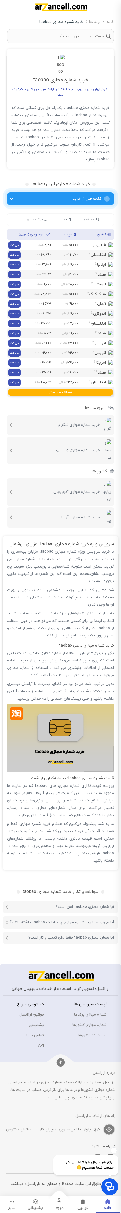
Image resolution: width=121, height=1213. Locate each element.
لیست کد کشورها (92, 1035)
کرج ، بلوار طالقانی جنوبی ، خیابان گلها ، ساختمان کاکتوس (53, 1129)
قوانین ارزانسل (31, 1014)
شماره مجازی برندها (90, 1014)
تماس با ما (35, 1035)
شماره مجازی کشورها (89, 1025)
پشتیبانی (36, 1025)
